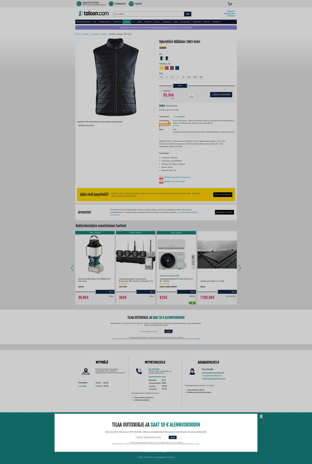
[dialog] (156, 232)
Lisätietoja (197, 443)
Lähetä (172, 437)
